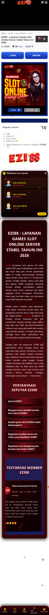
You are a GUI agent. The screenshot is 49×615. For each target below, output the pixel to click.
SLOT (30, 33)
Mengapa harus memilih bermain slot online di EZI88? (23, 412)
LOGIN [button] (13, 110)
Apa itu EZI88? (15, 401)
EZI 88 (10, 33)
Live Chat (44, 612)
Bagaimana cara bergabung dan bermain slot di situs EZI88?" (23, 447)
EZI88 (3, 33)
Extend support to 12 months (26, 144)
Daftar (24, 612)
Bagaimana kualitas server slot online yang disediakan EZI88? (22, 435)
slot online (26, 316)
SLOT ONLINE (20, 33)
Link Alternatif (34, 612)
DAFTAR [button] (30, 110)
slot (29, 376)
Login (15, 612)
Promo (5, 612)
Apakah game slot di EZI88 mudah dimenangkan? (24, 424)
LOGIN (13, 55)
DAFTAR (36, 55)
